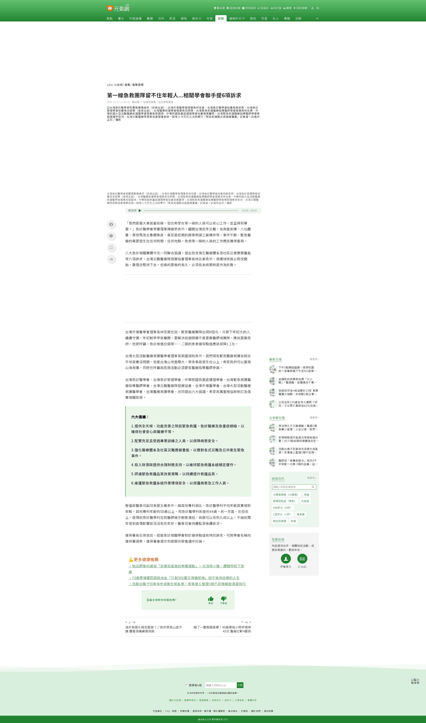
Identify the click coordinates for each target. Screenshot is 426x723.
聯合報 (220, 7)
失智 (210, 18)
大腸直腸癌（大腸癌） (286, 494)
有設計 (264, 7)
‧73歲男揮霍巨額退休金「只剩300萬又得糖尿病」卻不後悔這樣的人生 (184, 577)
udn (109, 85)
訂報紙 (244, 711)
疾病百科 (216, 700)
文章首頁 (239, 700)
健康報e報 (195, 685)
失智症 (305, 501)
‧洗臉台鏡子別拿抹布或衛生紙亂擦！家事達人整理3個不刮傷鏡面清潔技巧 (187, 583)
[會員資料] (312, 8)
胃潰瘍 (301, 514)
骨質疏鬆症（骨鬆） (285, 501)
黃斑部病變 (279, 521)
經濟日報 (234, 7)
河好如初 (250, 7)
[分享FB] (111, 224)
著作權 (207, 711)
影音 (172, 18)
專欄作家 (252, 700)
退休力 (197, 18)
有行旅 (277, 7)
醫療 (150, 18)
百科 (161, 18)
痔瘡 (306, 494)
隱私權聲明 (219, 711)
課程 (184, 18)
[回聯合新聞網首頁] (109, 8)
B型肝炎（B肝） (283, 507)
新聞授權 (184, 711)
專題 (287, 18)
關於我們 (256, 711)
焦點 (109, 18)
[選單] (318, 8)
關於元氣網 (175, 700)
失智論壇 (135, 18)
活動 (298, 18)
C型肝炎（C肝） (282, 514)
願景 (289, 7)
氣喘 (293, 521)
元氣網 (118, 85)
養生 (121, 18)
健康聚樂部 (190, 700)
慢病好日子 (237, 18)
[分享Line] (111, 236)
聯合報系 (233, 711)
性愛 (264, 18)
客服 (174, 711)
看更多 (314, 359)
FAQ (167, 711)
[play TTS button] (139, 210)
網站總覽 (268, 711)
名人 (276, 18)
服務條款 (197, 711)
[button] (317, 18)
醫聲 (221, 18)
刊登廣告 (157, 711)
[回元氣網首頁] (121, 8)
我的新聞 (301, 7)
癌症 (253, 18)
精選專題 (204, 700)
